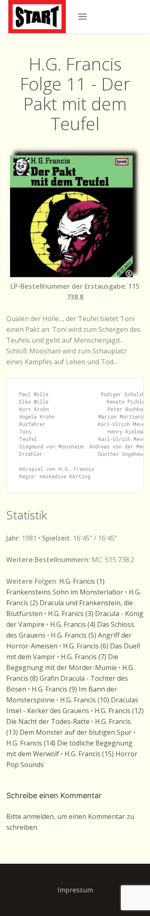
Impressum (75, 889)
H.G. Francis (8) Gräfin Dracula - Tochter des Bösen (70, 678)
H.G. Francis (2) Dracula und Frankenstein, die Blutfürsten (73, 602)
